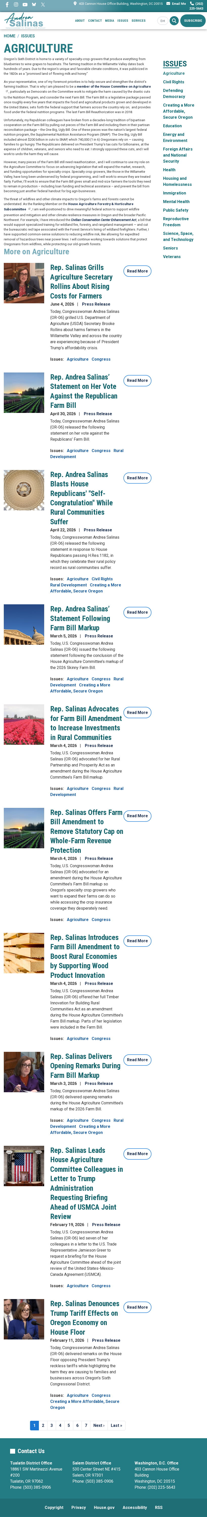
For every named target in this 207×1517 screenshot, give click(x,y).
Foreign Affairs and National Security (178, 155)
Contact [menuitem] (95, 20)
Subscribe (193, 20)
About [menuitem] (80, 20)
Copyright (54, 1507)
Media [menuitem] (109, 20)
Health (169, 169)
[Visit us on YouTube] (26, 4)
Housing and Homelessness (177, 181)
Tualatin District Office (31, 1463)
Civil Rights (102, 579)
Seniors (170, 248)
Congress (101, 359)
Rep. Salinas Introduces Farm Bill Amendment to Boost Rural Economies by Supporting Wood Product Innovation (85, 956)
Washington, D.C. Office (156, 1463)
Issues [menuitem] (122, 20)
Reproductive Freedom (176, 221)
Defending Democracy (174, 93)
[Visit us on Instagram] (17, 4)
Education (172, 125)
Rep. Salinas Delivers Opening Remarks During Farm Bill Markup (85, 1066)
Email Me (179, 4)
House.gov (104, 1507)
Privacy (78, 1507)
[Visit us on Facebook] (8, 4)
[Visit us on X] (44, 4)
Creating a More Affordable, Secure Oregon (178, 111)
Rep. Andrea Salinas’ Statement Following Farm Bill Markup (80, 618)
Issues (28, 36)
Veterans (172, 256)
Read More (137, 271)
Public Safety (175, 210)
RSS (159, 1507)
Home (9, 36)
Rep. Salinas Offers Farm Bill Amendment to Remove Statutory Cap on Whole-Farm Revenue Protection (86, 831)
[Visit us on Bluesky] (35, 4)
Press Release (96, 304)
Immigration (174, 193)
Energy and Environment (175, 137)
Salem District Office (91, 1463)
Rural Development (68, 585)
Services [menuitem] (139, 20)
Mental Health (176, 201)
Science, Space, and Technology (178, 236)
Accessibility (135, 1507)
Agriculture (78, 359)
